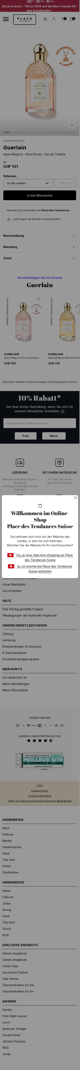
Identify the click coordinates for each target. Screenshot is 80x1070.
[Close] (75, 497)
